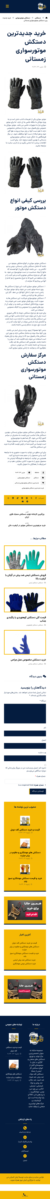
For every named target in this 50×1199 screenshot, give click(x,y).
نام (45, 727)
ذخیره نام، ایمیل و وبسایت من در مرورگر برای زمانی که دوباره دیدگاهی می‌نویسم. (25, 769)
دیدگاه (43, 701)
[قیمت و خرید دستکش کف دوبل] (25, 821)
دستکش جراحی (33, 664)
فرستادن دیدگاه (38, 791)
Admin (37, 473)
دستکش (36, 478)
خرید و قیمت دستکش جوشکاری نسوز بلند (25, 880)
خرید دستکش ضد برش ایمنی (24, 960)
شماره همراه (40, 776)
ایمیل (44, 740)
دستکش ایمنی (33, 583)
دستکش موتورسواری (24, 478)
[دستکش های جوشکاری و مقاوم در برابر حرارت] (25, 843)
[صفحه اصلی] (46, 18)
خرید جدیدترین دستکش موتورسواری (33, 488)
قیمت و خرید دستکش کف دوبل (25, 830)
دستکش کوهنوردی (32, 625)
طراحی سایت (39, 1177)
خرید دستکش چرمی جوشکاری (24, 963)
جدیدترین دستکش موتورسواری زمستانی (27, 483)
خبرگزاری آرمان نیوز (27, 1180)
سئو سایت (28, 1177)
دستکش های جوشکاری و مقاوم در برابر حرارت (25, 854)
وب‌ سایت (42, 752)
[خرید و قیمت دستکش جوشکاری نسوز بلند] (25, 869)
